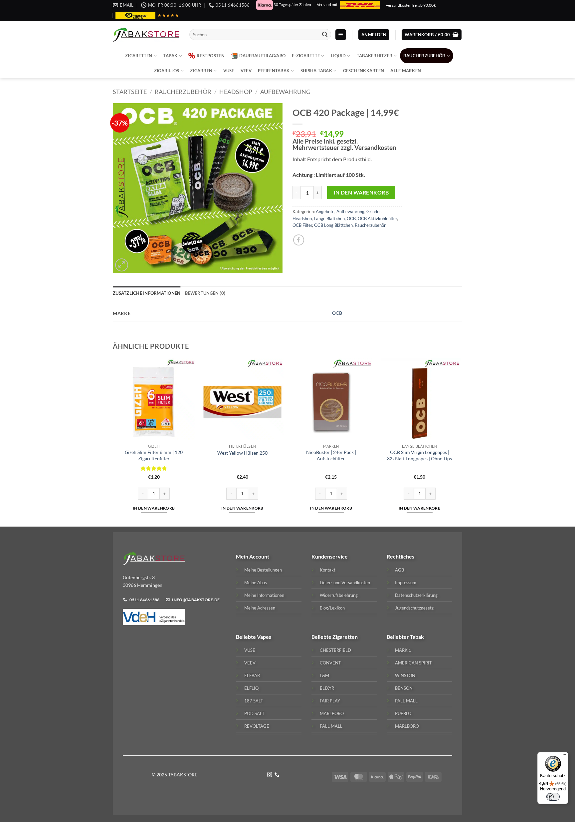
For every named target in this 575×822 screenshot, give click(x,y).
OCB (351, 218)
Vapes (264, 636)
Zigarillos (166, 70)
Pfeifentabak (273, 70)
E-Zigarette (306, 55)
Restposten (211, 55)
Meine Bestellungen (263, 570)
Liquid (338, 55)
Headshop (235, 91)
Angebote (325, 211)
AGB (399, 570)
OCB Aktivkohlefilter (377, 218)
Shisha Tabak (316, 70)
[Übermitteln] (324, 34)
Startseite (130, 91)
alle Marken (405, 70)
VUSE (228, 70)
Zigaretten (138, 55)
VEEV (246, 70)
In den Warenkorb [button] (154, 508)
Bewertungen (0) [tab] (205, 293)
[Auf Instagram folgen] (269, 775)
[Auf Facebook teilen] (298, 239)
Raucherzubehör (424, 55)
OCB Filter (302, 225)
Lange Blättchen (329, 218)
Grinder (373, 211)
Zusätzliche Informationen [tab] (146, 293)
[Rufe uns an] (277, 775)
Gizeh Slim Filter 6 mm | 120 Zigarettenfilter (154, 455)
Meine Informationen (264, 595)
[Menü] (564, 756)
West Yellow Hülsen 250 (242, 453)
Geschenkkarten (363, 70)
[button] (340, 34)
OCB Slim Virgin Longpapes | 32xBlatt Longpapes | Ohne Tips (419, 455)
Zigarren (201, 70)
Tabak (170, 55)
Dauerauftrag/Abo (262, 55)
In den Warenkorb (361, 193)
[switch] (553, 797)
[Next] (460, 442)
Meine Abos (255, 582)
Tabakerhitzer (374, 55)
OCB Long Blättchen (333, 225)
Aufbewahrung (285, 91)
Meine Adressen (259, 608)
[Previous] (113, 442)
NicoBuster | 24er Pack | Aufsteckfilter (331, 455)
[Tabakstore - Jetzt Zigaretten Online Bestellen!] (146, 34)
